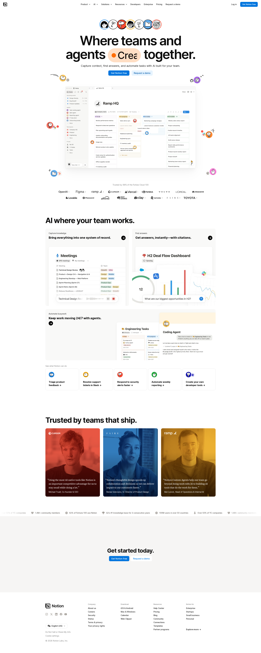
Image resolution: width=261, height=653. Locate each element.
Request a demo (142, 73)
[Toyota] (189, 197)
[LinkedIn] (56, 614)
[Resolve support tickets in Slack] (96, 379)
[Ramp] (97, 191)
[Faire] (173, 197)
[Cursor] (114, 191)
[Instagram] (46, 614)
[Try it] (87, 267)
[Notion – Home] (5, 4)
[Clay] (139, 197)
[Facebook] (61, 614)
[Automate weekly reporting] (164, 379)
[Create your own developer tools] (199, 379)
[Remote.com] (156, 197)
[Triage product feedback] (62, 379)
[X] (51, 614)
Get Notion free (119, 73)
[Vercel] (130, 191)
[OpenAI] (63, 191)
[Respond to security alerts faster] (130, 379)
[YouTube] (66, 614)
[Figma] (80, 191)
